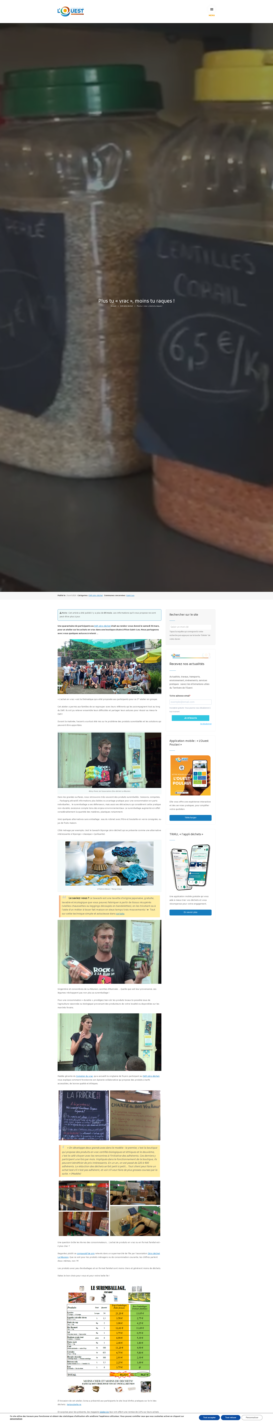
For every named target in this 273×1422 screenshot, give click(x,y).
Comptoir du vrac (84, 1076)
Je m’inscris (190, 718)
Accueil (113, 306)
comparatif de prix (86, 1253)
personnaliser (16, 1419)
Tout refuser (230, 1417)
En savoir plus (190, 912)
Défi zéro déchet (126, 306)
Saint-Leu (130, 596)
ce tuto (120, 913)
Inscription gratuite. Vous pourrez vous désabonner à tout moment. (189, 710)
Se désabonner (206, 724)
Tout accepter (209, 1417)
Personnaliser (252, 1417)
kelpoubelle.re (74, 1404)
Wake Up (104, 1412)
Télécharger (191, 817)
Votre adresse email (179, 695)
